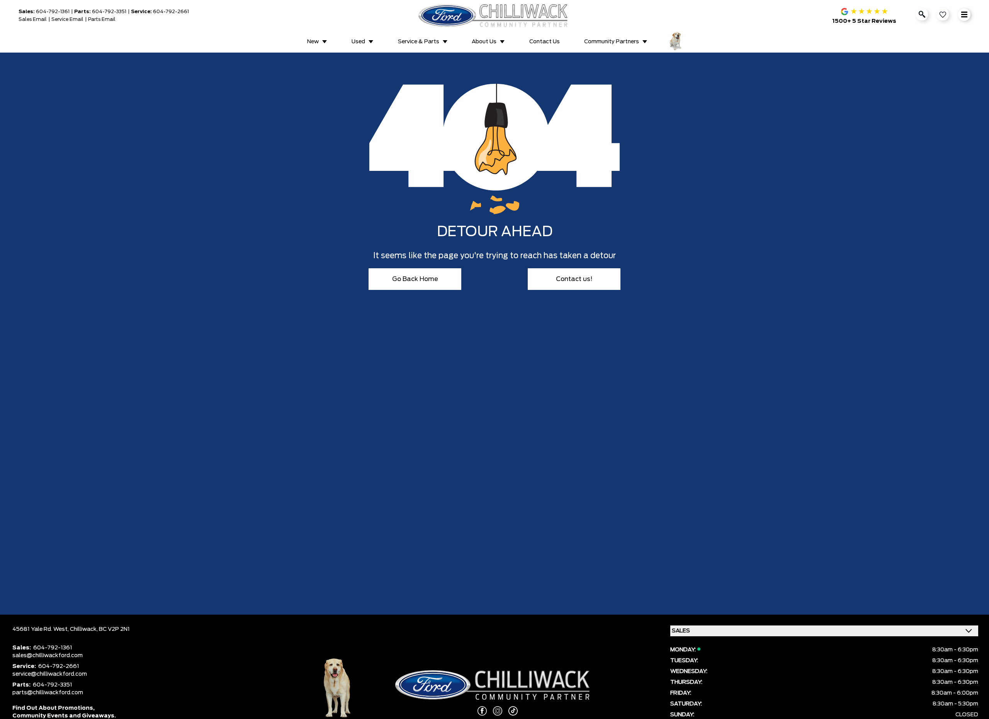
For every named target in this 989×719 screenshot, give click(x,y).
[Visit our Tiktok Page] (510, 711)
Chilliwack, (84, 629)
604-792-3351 (109, 11)
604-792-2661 (171, 11)
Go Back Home (415, 279)
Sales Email (33, 19)
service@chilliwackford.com (49, 674)
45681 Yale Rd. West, (41, 629)
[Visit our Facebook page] (479, 711)
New (313, 41)
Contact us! (574, 279)
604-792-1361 (53, 11)
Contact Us (544, 41)
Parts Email (102, 19)
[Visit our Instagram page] (494, 711)
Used (358, 41)
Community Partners (611, 41)
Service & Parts (418, 41)
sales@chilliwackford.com (47, 655)
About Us (484, 41)
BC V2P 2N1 (114, 629)
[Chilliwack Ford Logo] (494, 15)
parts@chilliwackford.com (47, 692)
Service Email (67, 19)
